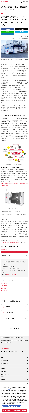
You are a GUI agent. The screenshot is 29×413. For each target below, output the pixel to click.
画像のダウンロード (6, 255)
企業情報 (7, 337)
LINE (8, 31)
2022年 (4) (4, 290)
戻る (3, 13)
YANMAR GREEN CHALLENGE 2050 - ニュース (10, 339)
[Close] (27, 383)
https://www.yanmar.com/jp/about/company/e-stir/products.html (15, 184)
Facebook (8, 29)
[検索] (24, 2)
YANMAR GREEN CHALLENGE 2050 (17, 337)
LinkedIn (8, 33)
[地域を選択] (21, 2)
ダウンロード (14, 251)
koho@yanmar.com (11, 274)
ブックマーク (21, 31)
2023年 (22, 339)
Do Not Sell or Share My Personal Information (14, 410)
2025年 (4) (4, 283)
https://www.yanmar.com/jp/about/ (10, 242)
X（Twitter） (22, 29)
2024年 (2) (4, 286)
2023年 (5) (4, 288)
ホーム (2, 337)
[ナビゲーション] (27, 2)
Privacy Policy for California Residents (11, 405)
